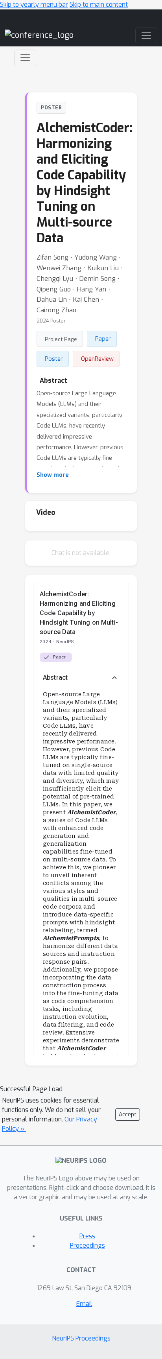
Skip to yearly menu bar (34, 4)
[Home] (39, 35)
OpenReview (97, 359)
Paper (103, 339)
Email (84, 1304)
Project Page (61, 339)
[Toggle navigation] (25, 57)
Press (87, 1236)
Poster (54, 359)
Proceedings (87, 1245)
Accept (127, 1114)
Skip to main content (99, 4)
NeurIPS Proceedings (81, 1338)
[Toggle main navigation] (146, 35)
